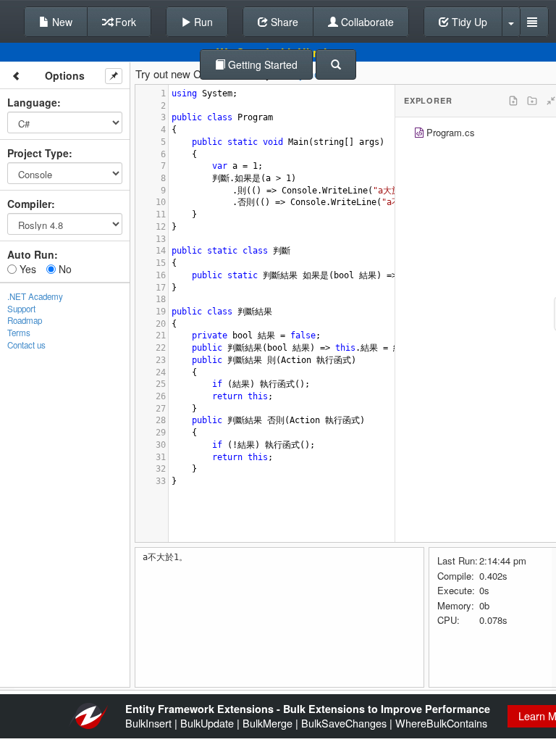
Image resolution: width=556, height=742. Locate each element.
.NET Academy (35, 296)
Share (283, 21)
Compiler (29, 203)
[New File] (513, 100)
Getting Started (261, 64)
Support (21, 308)
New (60, 21)
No (64, 269)
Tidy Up (468, 21)
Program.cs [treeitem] (450, 132)
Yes (26, 269)
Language (32, 102)
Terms (18, 332)
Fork (124, 21)
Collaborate (366, 21)
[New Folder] (532, 100)
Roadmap (24, 320)
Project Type (38, 153)
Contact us (26, 345)
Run (202, 21)
